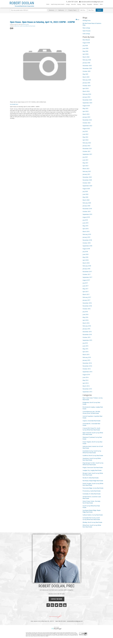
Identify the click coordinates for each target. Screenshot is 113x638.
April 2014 (85, 383)
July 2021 (85, 157)
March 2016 (86, 323)
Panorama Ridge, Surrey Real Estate (93, 488)
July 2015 (85, 343)
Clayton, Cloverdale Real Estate (91, 421)
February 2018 (87, 266)
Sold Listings (86, 33)
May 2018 (85, 257)
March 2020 (86, 200)
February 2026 (87, 60)
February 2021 (87, 171)
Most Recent (86, 40)
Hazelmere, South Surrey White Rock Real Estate (92, 459)
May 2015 (85, 349)
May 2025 (85, 74)
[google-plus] (52, 605)
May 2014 (85, 380)
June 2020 (85, 194)
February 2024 (87, 94)
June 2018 (85, 254)
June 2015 (85, 346)
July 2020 (85, 191)
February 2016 (87, 326)
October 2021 (86, 151)
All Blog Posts (87, 20)
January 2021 (86, 174)
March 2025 (86, 77)
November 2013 (87, 389)
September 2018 (87, 246)
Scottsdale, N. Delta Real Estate (91, 494)
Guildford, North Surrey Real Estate (93, 455)
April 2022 (85, 140)
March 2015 (86, 354)
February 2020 (87, 203)
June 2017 (85, 286)
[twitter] (56, 605)
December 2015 (87, 331)
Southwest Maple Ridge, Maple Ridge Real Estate (91, 511)
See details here (14, 104)
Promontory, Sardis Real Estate (92, 491)
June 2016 (85, 314)
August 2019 (86, 217)
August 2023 (86, 105)
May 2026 (85, 51)
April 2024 (85, 88)
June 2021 (85, 160)
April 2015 (85, 352)
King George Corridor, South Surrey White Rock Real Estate (93, 463)
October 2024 (86, 85)
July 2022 (85, 131)
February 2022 (87, 143)
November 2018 (87, 240)
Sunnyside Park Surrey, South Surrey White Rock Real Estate (91, 518)
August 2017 (86, 280)
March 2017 (86, 294)
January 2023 (86, 117)
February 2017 (87, 297)
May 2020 (85, 197)
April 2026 (85, 54)
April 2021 (85, 166)
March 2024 (86, 91)
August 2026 (86, 43)
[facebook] (48, 605)
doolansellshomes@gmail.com (75, 621)
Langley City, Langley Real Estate (92, 470)
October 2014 (86, 369)
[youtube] (64, 605)
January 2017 (86, 300)
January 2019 (86, 237)
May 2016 (85, 317)
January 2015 (86, 360)
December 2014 (87, 363)
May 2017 (85, 289)
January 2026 (86, 63)
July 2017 (85, 283)
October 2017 (86, 274)
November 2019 (87, 208)
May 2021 (85, 163)
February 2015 (87, 357)
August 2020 (86, 188)
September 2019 (87, 214)
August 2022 (86, 128)
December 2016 (87, 303)
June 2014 (85, 377)
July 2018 (85, 251)
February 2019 (87, 234)
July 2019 (85, 220)
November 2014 (87, 366)
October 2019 (86, 211)
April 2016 (85, 320)
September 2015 (87, 340)
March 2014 (86, 386)
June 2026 (85, 48)
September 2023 (87, 103)
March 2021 (86, 168)
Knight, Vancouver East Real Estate (93, 467)
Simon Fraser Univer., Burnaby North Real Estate (91, 502)
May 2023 (85, 108)
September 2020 (87, 186)
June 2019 (85, 223)
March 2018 (86, 263)
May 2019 (85, 226)
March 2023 (86, 114)
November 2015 (87, 334)
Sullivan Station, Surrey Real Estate (93, 515)
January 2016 (86, 329)
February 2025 (87, 80)
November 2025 (87, 68)
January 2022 (86, 146)
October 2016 (86, 309)
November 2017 (87, 271)
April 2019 (85, 228)
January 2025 (86, 83)
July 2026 (85, 45)
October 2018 (86, 243)
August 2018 (86, 249)
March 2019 (86, 231)
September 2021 (87, 154)
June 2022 (85, 134)
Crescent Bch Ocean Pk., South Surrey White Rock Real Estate (91, 429)
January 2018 (86, 269)
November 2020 (87, 180)
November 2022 (87, 120)
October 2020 (86, 183)
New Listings (86, 28)
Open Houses (86, 31)
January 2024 (86, 97)
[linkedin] (60, 605)
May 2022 (85, 137)
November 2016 (87, 306)
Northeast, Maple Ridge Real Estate (93, 480)
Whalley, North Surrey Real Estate (92, 522)
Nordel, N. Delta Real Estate (91, 478)
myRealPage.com (56, 629)
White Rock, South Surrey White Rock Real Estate (24, 26)
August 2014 (86, 374)
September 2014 (87, 372)
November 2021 (87, 148)
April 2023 (85, 111)
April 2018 (85, 260)
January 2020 (86, 206)
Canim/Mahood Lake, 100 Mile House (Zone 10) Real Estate (91, 412)
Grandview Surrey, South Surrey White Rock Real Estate (92, 452)
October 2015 (86, 337)
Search (99, 10)
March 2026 (86, 57)
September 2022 (87, 126)
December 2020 (87, 177)
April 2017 (85, 291)
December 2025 (87, 65)
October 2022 (86, 123)
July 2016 (85, 311)
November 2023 (87, 100)
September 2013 (87, 392)
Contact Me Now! (56, 599)
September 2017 (87, 277)
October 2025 (86, 71)
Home (47, 4)
